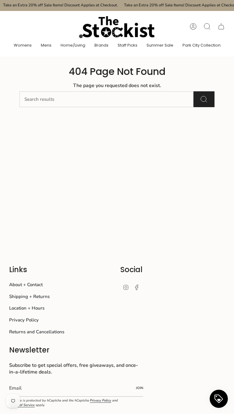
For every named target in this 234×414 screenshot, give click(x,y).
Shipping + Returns (29, 296)
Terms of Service (22, 405)
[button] (22, 45)
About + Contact (26, 285)
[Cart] (221, 26)
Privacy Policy (24, 320)
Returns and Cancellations (36, 332)
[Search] (203, 99)
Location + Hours (26, 308)
